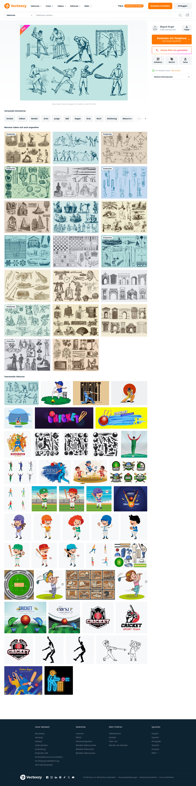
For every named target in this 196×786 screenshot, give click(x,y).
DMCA (78, 737)
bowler (34, 118)
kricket (9, 118)
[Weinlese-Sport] (27, 148)
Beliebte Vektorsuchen (86, 745)
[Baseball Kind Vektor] (121, 649)
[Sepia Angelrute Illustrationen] (124, 217)
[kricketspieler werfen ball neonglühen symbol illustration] (58, 680)
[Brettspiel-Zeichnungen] (76, 251)
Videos (61, 6)
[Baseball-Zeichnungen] (124, 148)
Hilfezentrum (115, 733)
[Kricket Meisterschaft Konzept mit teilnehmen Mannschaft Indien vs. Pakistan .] (130, 498)
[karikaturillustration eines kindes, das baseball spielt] (44, 498)
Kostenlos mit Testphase (172, 39)
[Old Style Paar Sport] (76, 148)
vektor (22, 118)
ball (67, 118)
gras (88, 118)
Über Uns (113, 741)
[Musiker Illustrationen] (76, 217)
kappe (78, 118)
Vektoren (35, 6)
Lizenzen (80, 733)
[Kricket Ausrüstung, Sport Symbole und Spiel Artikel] (130, 555)
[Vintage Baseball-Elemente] (27, 182)
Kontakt (112, 737)
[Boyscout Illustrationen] (27, 320)
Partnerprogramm (84, 741)
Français (155, 749)
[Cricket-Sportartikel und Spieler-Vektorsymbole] (128, 472)
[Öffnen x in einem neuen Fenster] (69, 777)
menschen (127, 118)
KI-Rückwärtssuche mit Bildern (49, 757)
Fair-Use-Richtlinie (166, 777)
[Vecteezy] (15, 6)
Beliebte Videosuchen (85, 753)
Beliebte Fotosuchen (85, 749)
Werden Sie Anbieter (118, 745)
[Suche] (180, 15)
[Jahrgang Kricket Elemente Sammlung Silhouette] (46, 444)
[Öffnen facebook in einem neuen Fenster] (47, 777)
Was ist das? (176, 70)
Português (156, 741)
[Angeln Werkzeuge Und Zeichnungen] (124, 251)
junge (57, 118)
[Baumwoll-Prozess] (76, 355)
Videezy (38, 741)
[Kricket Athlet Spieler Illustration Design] (91, 393)
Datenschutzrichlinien (148, 777)
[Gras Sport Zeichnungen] (21, 393)
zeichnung (112, 118)
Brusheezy (39, 733)
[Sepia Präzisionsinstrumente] (76, 286)
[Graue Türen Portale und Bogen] (124, 286)
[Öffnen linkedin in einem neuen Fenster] (56, 777)
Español (155, 737)
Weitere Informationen (163, 77)
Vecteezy (39, 737)
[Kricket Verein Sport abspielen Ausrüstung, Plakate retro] (90, 585)
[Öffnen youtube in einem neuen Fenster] (73, 777)
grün (46, 118)
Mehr (86, 6)
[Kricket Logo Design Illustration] (98, 617)
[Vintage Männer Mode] (27, 355)
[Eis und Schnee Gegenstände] (27, 251)
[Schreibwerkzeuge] (76, 182)
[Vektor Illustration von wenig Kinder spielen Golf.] (50, 585)
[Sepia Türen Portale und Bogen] (124, 320)
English (155, 733)
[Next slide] (143, 118)
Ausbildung (40, 749)
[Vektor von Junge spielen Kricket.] (56, 393)
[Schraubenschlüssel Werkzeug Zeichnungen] (124, 182)
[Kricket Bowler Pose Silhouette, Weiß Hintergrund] (49, 649)
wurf (99, 118)
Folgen (187, 29)
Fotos (48, 6)
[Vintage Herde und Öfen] (76, 320)
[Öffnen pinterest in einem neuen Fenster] (60, 777)
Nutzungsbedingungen (128, 777)
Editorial (74, 6)
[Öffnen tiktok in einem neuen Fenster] (64, 777)
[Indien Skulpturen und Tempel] (27, 217)
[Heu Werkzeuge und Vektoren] (27, 286)
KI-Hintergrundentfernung (47, 761)
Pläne (120, 6)
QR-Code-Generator (44, 764)
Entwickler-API (41, 753)
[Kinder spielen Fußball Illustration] (90, 472)
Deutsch (155, 745)
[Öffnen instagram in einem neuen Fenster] (52, 777)
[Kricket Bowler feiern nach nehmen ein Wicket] (134, 444)
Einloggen (182, 6)
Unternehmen (41, 745)
